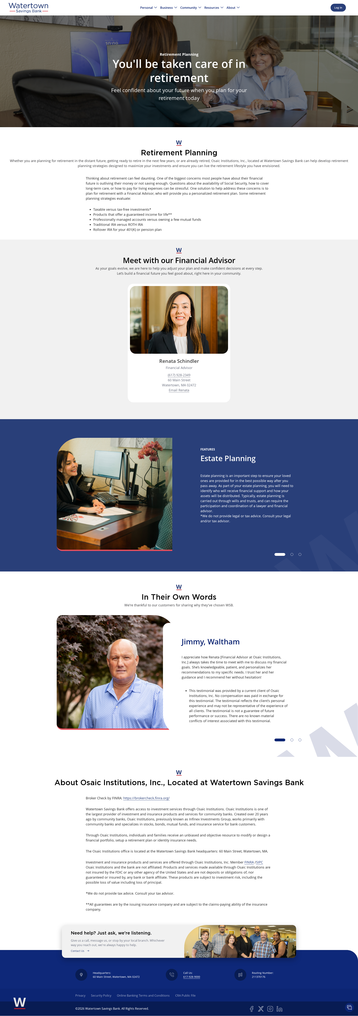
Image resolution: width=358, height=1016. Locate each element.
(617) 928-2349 (179, 375)
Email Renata (179, 390)
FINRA (249, 862)
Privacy (80, 995)
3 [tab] (300, 554)
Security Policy (101, 995)
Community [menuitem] (188, 8)
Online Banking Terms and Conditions (143, 995)
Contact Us (77, 951)
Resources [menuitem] (211, 8)
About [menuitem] (231, 8)
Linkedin (279, 1009)
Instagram (270, 1009)
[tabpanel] (179, 494)
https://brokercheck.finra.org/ (146, 798)
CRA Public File (185, 995)
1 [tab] (279, 554)
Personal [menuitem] (146, 8)
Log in (338, 7)
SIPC (259, 862)
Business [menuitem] (166, 8)
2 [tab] (292, 554)
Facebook (251, 1009)
